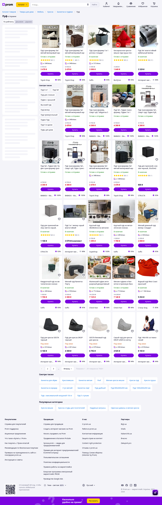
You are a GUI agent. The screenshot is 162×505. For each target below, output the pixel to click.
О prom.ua (86, 424)
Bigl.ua (124, 424)
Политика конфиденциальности (57, 462)
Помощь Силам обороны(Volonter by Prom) (92, 453)
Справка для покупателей (15, 424)
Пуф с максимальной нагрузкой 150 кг (56, 395)
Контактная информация (92, 433)
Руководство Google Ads (53, 479)
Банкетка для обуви (49, 380)
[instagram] (131, 485)
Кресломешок (68, 380)
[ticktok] (135, 485)
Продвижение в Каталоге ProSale (57, 438)
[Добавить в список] (59, 44)
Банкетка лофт (84, 388)
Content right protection (92, 443)
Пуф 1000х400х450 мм (141, 388)
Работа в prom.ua (89, 429)
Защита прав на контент (92, 438)
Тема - (53, 485)
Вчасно (124, 438)
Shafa (123, 429)
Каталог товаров (9, 12)
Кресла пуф (134, 380)
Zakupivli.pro (126, 443)
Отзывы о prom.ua (89, 448)
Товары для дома (27, 12)
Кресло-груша (150, 380)
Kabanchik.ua (126, 433)
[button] (51, 74)
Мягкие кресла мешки (115, 380)
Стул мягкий (67, 388)
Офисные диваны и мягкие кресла (125, 408)
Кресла (50, 12)
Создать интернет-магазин (55, 429)
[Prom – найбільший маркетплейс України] (7, 4)
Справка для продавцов (53, 424)
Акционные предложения (15, 433)
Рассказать (93, 501)
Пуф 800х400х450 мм (119, 388)
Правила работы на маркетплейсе (58, 467)
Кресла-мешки (47, 408)
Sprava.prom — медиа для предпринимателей (54, 444)
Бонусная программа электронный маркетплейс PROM (58, 473)
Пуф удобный (100, 388)
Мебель (40, 12)
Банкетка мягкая (85, 380)
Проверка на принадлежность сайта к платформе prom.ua (20, 453)
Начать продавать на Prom (55, 433)
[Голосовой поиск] (88, 4)
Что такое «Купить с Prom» (16, 438)
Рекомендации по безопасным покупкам (21, 448)
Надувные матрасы (98, 408)
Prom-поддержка (12, 429)
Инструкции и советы (14, 460)
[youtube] (122, 485)
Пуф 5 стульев (83, 395)
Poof (99, 380)
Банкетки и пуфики (65, 12)
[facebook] (126, 485)
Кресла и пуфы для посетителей (71, 408)
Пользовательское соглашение (56, 457)
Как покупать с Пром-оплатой (17, 443)
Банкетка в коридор (49, 388)
